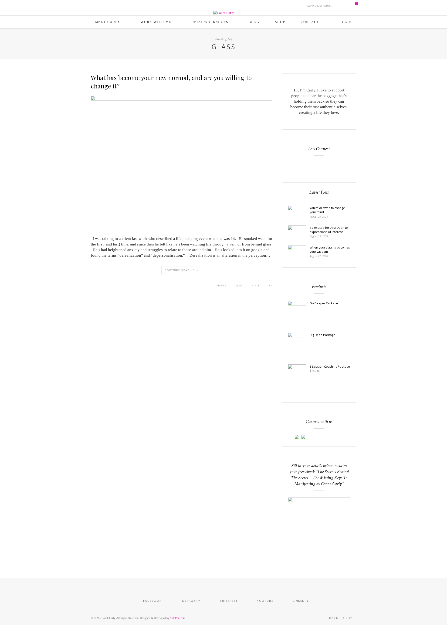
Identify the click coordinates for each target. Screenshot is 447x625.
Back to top (341, 618)
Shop (280, 22)
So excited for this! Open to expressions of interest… (329, 229)
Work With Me (156, 22)
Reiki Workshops (210, 22)
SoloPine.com (177, 618)
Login (345, 22)
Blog (254, 22)
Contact (310, 22)
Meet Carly (107, 22)
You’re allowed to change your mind (327, 210)
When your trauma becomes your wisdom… (330, 249)
